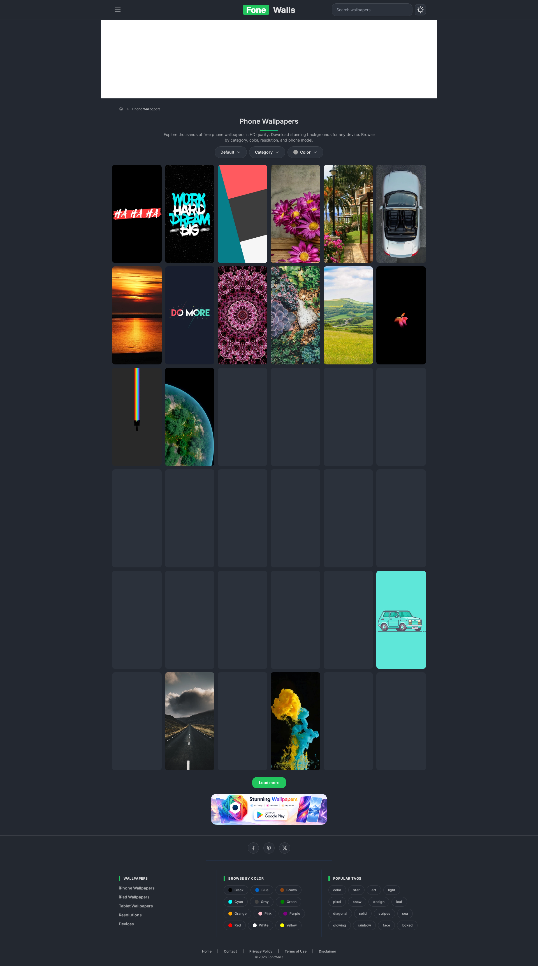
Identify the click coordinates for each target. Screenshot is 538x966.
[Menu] (117, 9)
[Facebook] (253, 848)
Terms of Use (296, 951)
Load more (269, 782)
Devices (126, 923)
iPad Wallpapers (134, 897)
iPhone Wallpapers (137, 888)
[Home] (121, 108)
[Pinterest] (269, 848)
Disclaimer (327, 951)
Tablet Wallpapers (136, 905)
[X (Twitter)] (284, 848)
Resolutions (130, 914)
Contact (230, 951)
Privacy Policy (260, 951)
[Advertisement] (269, 59)
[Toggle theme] (420, 9)
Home (207, 951)
